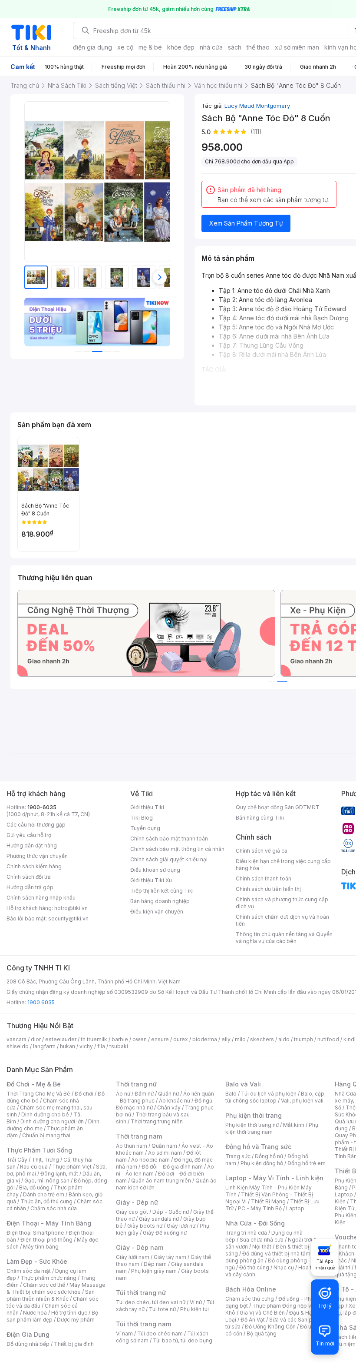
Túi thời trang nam (143, 1324)
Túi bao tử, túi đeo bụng (182, 1340)
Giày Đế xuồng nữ (165, 1232)
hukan (67, 1046)
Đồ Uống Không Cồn (270, 1326)
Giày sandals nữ (159, 1219)
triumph (303, 1039)
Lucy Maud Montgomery (257, 105)
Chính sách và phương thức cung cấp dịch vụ (282, 903)
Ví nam (124, 1333)
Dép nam (155, 1264)
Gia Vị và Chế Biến (262, 1312)
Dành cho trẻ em (43, 1194)
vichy (86, 1046)
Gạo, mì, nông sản (46, 1180)
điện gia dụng (92, 47)
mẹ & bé (150, 47)
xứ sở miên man (297, 47)
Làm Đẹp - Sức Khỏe (37, 1261)
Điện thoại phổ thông (46, 1239)
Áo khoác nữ (174, 1100)
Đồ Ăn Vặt (253, 1319)
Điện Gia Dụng (28, 1334)
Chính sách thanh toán (263, 878)
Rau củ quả (34, 1166)
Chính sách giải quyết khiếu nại (169, 859)
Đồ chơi (84, 1093)
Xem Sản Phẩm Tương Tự (246, 223)
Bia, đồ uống (34, 1187)
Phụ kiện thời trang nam (271, 1128)
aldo (284, 1039)
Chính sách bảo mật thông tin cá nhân (177, 849)
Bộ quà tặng (262, 1333)
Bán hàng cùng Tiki (260, 817)
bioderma (204, 1039)
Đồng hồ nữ (269, 1156)
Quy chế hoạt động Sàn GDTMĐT (278, 807)
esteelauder (60, 1039)
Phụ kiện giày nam (154, 1271)
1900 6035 (41, 1002)
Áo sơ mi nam (165, 1152)
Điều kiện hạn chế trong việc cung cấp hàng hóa (283, 864)
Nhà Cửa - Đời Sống (255, 1223)
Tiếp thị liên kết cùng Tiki (162, 890)
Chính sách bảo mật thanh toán (169, 838)
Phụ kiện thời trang (253, 1115)
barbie (120, 1039)
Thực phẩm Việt (72, 1166)
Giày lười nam (132, 1257)
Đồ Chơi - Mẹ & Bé (34, 1084)
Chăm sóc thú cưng (249, 1298)
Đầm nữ (144, 1093)
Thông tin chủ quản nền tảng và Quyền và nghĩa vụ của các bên (284, 937)
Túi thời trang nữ (141, 1292)
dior (36, 1039)
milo (240, 1039)
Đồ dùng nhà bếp (28, 1344)
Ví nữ (196, 1302)
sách (234, 47)
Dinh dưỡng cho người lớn (52, 1121)
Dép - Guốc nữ (170, 1212)
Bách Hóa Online (250, 1289)
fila (101, 1046)
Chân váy (169, 1107)
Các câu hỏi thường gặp (36, 824)
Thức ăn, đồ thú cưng (46, 1201)
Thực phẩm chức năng (48, 1278)
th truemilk (94, 1039)
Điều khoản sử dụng (155, 870)
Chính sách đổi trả (29, 876)
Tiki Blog (141, 817)
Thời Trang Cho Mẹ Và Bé (38, 1093)
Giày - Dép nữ (137, 1202)
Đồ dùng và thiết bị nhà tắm (276, 1253)
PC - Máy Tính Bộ (260, 1208)
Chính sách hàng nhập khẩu (41, 897)
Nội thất (261, 1246)
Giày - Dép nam (139, 1247)
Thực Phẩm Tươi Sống (39, 1150)
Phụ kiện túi (194, 1309)
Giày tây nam (170, 1257)
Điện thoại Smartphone (35, 1232)
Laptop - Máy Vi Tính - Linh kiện (274, 1178)
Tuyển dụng (145, 828)
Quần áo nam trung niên (161, 1180)
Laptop (295, 1208)
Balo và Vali (243, 1084)
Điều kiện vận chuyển (156, 911)
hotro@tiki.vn (71, 908)
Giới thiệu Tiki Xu (151, 880)
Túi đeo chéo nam (160, 1333)
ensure (160, 1039)
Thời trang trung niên (157, 1121)
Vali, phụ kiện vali (302, 1100)
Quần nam (164, 1145)
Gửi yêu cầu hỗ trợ (29, 835)
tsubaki (118, 1046)
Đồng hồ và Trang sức (258, 1146)
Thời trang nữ (136, 1084)
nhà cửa (211, 47)
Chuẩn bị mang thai (46, 1135)
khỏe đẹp (180, 47)
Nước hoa (35, 1312)
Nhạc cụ (284, 1267)
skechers (262, 1039)
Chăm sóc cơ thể (44, 1285)
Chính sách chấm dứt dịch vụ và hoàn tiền (282, 920)
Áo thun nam (131, 1145)
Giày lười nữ (181, 1225)
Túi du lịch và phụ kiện (269, 1093)
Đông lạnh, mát (59, 1173)
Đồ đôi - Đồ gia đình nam (172, 1166)
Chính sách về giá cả (261, 850)
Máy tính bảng (41, 1246)
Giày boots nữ (144, 1225)
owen (139, 1039)
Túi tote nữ (162, 1309)
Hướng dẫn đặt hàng (32, 845)
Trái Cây (17, 1159)
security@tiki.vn (68, 918)
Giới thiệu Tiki (147, 807)
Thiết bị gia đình (74, 1344)
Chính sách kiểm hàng (34, 866)
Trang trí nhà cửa (246, 1232)
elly (226, 1039)
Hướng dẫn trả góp (30, 887)
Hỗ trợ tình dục (69, 1312)
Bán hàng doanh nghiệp (160, 901)
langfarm (44, 1046)
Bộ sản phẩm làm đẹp (52, 1316)
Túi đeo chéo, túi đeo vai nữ (150, 1302)
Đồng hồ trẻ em (306, 1163)
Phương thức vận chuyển (37, 856)
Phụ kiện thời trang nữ (252, 1125)
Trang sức (238, 1156)
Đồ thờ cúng (254, 1267)
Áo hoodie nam (150, 1159)
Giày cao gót (132, 1212)
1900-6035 (41, 807)
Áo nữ (123, 1093)
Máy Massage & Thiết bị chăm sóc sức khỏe (56, 1288)
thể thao (258, 47)
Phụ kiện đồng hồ (262, 1163)
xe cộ (125, 47)
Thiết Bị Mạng (268, 1201)
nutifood (328, 1039)
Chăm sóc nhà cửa (53, 1208)
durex (180, 1039)
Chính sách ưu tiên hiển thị (268, 889)
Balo (231, 1093)
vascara (16, 1039)
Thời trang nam (139, 1136)
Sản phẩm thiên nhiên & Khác (51, 1295)
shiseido (18, 1046)
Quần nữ (168, 1093)
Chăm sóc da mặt (29, 1271)
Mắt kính (293, 1125)
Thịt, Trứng (45, 1159)
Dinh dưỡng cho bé (45, 1114)
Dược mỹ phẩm (76, 1319)
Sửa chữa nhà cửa (261, 1239)
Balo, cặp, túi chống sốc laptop (275, 1097)
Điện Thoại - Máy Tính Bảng (49, 1223)
